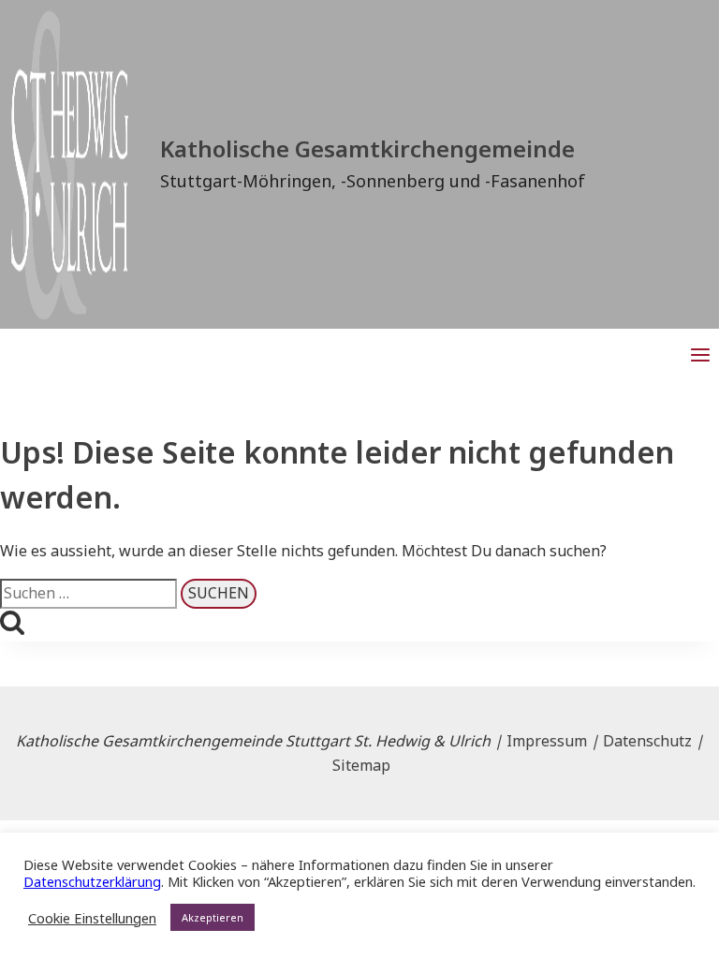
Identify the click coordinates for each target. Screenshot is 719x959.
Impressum (546, 740)
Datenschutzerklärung (92, 881)
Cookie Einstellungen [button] (92, 917)
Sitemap (361, 765)
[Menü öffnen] (700, 356)
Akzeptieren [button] (212, 917)
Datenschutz (647, 740)
